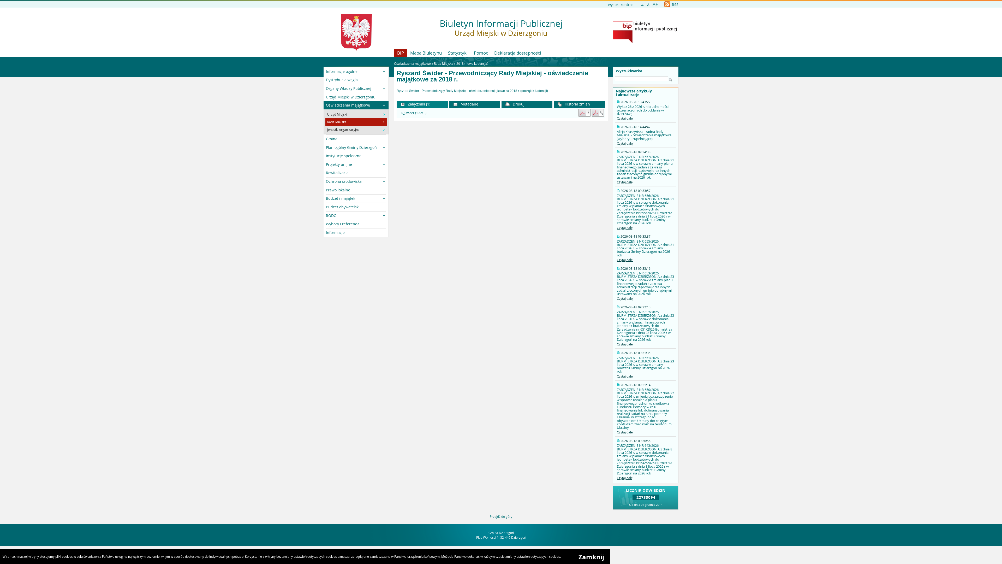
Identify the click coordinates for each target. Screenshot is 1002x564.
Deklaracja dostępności (517, 53)
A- (642, 5)
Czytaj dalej (625, 118)
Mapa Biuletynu (426, 53)
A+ (655, 4)
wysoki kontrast (621, 4)
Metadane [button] (469, 104)
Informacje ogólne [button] (341, 71)
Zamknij (591, 557)
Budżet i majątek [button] (340, 198)
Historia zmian (577, 104)
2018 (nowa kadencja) (472, 63)
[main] (501, 91)
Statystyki (458, 53)
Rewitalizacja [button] (337, 172)
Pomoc (481, 53)
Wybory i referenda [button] (343, 223)
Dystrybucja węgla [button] (342, 79)
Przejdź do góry (501, 516)
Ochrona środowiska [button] (344, 181)
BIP (400, 53)
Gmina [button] (331, 138)
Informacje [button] (335, 232)
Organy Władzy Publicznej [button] (348, 88)
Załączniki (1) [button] (418, 104)
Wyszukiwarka (629, 71)
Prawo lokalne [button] (338, 189)
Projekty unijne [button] (339, 164)
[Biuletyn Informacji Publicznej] (645, 42)
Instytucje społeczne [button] (343, 155)
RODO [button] (331, 215)
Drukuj (518, 104)
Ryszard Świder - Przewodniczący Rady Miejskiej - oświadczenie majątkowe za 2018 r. (492, 76)
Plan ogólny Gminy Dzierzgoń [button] (351, 147)
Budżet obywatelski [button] (343, 206)
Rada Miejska (443, 63)
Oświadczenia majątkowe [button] (348, 105)
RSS (674, 4)
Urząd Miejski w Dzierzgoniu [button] (350, 97)
